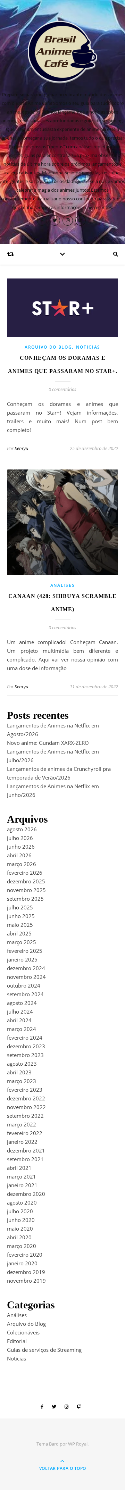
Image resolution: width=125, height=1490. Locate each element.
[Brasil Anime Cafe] (62, 52)
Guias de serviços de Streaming (44, 1349)
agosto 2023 (22, 1063)
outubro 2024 (23, 985)
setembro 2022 (25, 1115)
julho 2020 (20, 1211)
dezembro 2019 (26, 1271)
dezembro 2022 (26, 1098)
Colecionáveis (23, 1332)
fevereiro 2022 (24, 1133)
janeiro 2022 (22, 1141)
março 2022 (21, 1124)
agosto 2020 (22, 1202)
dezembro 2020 (26, 1193)
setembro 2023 (25, 1054)
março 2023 (21, 1080)
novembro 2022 (26, 1107)
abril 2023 (19, 1072)
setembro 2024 (25, 994)
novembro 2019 (26, 1280)
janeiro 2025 (22, 959)
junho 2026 (21, 846)
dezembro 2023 (26, 1046)
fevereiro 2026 (24, 872)
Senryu (21, 448)
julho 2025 (20, 907)
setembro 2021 (25, 1159)
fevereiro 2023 (24, 1089)
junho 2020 (21, 1219)
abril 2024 (19, 1020)
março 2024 (21, 1028)
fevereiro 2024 (24, 1037)
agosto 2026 (22, 829)
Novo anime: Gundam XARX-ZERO (48, 742)
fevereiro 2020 (24, 1254)
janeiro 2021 (22, 1185)
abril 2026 (19, 855)
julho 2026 (20, 837)
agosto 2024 (22, 1002)
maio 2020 (20, 1228)
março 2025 (21, 942)
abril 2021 (19, 1167)
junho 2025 (21, 916)
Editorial (17, 1341)
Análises (62, 585)
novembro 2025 (26, 889)
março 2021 (21, 1176)
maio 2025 (20, 924)
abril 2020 (19, 1237)
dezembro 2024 (26, 968)
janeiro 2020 (22, 1263)
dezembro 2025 (26, 881)
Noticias (88, 347)
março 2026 (21, 863)
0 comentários (62, 389)
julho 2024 (20, 1011)
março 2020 (21, 1245)
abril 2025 (19, 933)
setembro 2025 (25, 898)
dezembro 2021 (26, 1150)
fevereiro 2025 (24, 950)
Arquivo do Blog (48, 347)
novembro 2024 (26, 976)
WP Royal (78, 1444)
